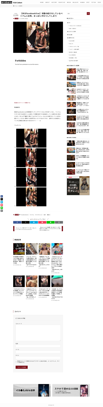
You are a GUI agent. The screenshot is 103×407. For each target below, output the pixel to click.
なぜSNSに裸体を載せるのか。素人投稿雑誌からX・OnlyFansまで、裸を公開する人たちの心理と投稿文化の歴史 (83, 124)
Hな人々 (71, 43)
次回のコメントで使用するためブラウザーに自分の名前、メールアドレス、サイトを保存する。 (38, 361)
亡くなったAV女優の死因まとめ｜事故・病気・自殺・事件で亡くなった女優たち (83, 131)
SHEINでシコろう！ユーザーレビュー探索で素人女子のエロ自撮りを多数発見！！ (83, 91)
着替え (48, 214)
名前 (17, 343)
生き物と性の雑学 (73, 60)
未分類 (16, 18)
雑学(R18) (71, 38)
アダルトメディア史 (74, 46)
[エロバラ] (6, 2)
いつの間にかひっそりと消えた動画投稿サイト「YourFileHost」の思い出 (83, 111)
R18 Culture (17, 3)
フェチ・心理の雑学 (74, 49)
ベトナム (32, 214)
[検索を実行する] (88, 13)
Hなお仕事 (71, 41)
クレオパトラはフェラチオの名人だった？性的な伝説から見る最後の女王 (83, 117)
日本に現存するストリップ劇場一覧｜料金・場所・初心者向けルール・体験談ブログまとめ (83, 70)
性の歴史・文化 (73, 58)
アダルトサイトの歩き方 (75, 25)
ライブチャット (38, 214)
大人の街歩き (72, 55)
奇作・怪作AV (72, 28)
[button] (17, 222)
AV (69, 22)
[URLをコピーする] (59, 222)
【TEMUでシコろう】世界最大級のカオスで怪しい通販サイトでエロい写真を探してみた (83, 97)
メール (17, 349)
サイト (17, 355)
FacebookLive (24, 214)
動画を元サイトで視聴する (22, 103)
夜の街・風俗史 (73, 52)
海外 (45, 214)
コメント (19, 323)
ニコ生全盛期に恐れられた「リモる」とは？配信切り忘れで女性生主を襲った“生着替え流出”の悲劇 (83, 77)
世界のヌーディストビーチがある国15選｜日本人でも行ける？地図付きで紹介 (83, 84)
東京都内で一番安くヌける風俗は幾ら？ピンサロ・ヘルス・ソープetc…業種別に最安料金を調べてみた (83, 104)
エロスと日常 (72, 31)
